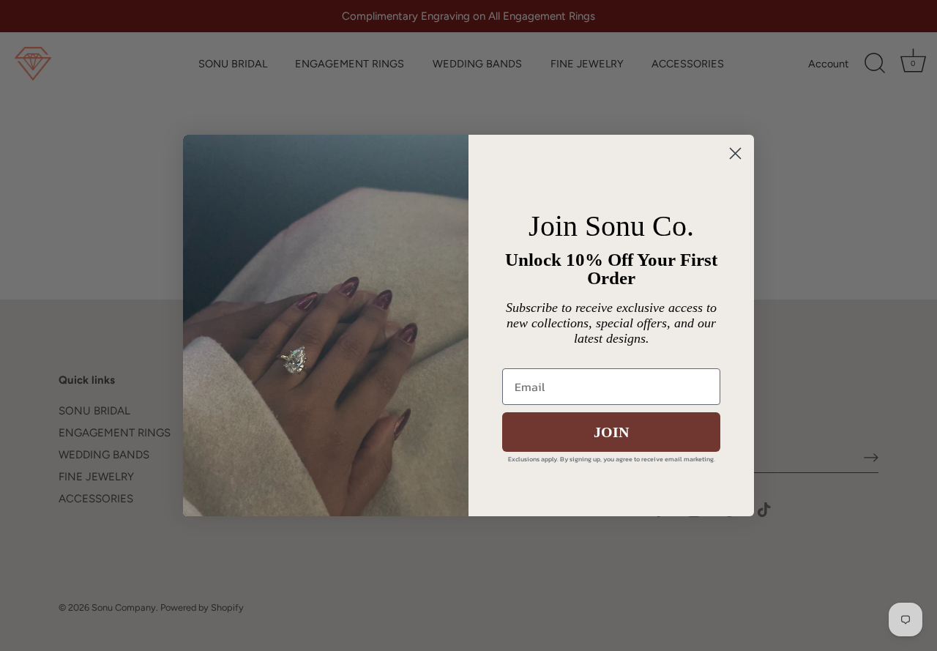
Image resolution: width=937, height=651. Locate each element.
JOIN (611, 432)
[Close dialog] (735, 153)
